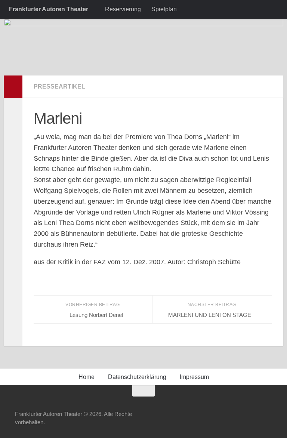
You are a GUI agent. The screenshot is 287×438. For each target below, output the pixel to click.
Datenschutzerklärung (137, 377)
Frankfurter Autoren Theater (48, 9)
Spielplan (164, 9)
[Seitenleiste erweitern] (13, 86)
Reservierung (123, 9)
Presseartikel (59, 86)
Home (86, 377)
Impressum (194, 377)
